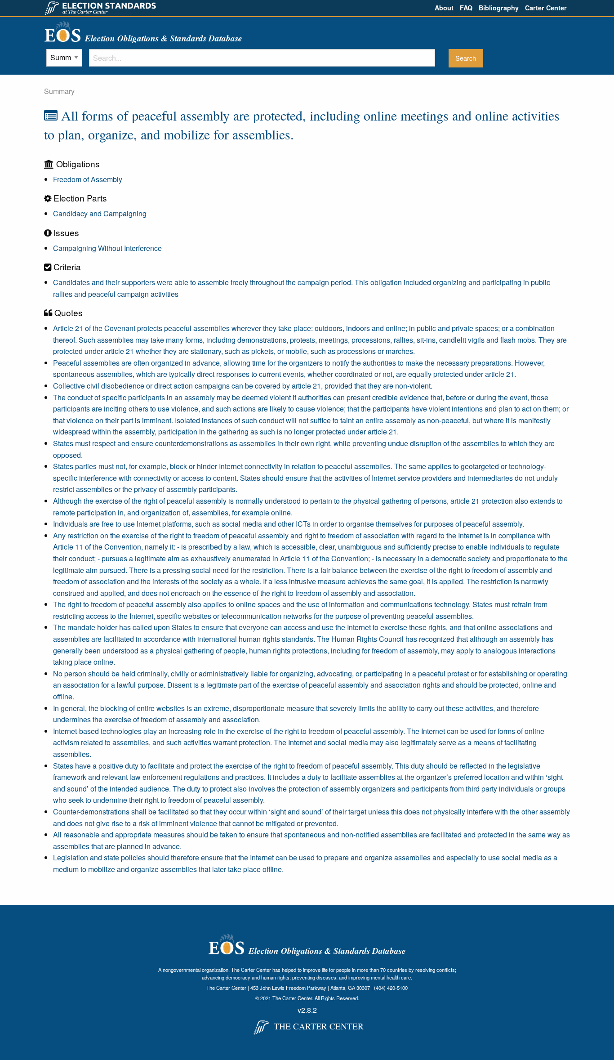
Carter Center (546, 7)
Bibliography (499, 7)
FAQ (466, 7)
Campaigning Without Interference (107, 248)
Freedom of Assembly (87, 179)
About (444, 7)
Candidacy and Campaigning (100, 213)
